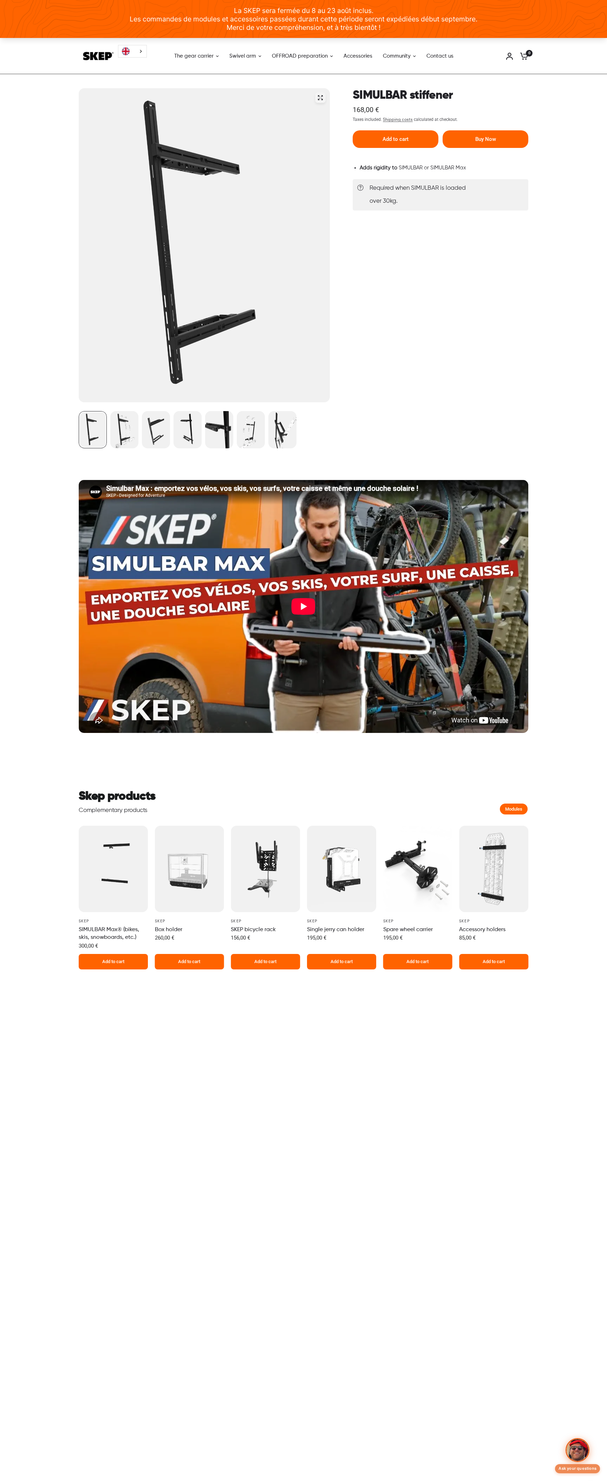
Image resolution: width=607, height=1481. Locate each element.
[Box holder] (189, 869)
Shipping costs (398, 120)
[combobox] (132, 51)
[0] (522, 56)
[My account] (509, 56)
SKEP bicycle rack (253, 930)
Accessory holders (482, 930)
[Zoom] (320, 97)
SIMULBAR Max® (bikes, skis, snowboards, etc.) (109, 933)
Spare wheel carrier (408, 930)
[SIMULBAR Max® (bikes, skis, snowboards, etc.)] (113, 869)
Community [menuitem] (397, 56)
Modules (513, 809)
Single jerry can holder (335, 930)
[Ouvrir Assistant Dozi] (577, 1450)
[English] (132, 51)
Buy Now (485, 139)
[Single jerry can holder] (341, 869)
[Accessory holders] (493, 869)
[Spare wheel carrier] (417, 869)
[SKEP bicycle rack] (265, 869)
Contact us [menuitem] (439, 56)
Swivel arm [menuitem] (242, 56)
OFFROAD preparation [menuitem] (300, 56)
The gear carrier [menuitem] (194, 56)
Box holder (168, 930)
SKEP (84, 921)
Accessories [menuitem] (358, 56)
